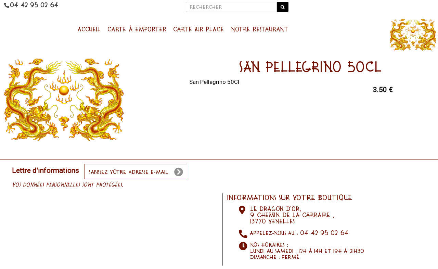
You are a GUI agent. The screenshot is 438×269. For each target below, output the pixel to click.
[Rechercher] (282, 7)
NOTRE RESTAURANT (259, 29)
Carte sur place (198, 29)
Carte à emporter (136, 29)
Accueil (89, 29)
